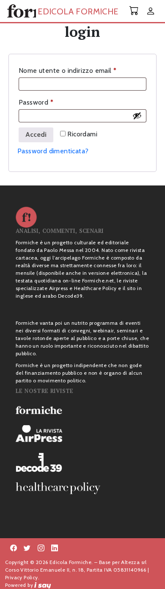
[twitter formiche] (27, 548)
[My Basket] (134, 11)
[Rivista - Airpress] (82, 433)
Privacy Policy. (22, 577)
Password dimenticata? (52, 151)
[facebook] (41, 548)
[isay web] (42, 585)
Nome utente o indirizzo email (81, 70)
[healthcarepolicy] (82, 488)
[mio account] (150, 11)
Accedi (36, 134)
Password (50, 102)
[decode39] (82, 462)
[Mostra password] (137, 115)
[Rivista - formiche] (82, 410)
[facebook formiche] (13, 548)
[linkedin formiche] (54, 548)
